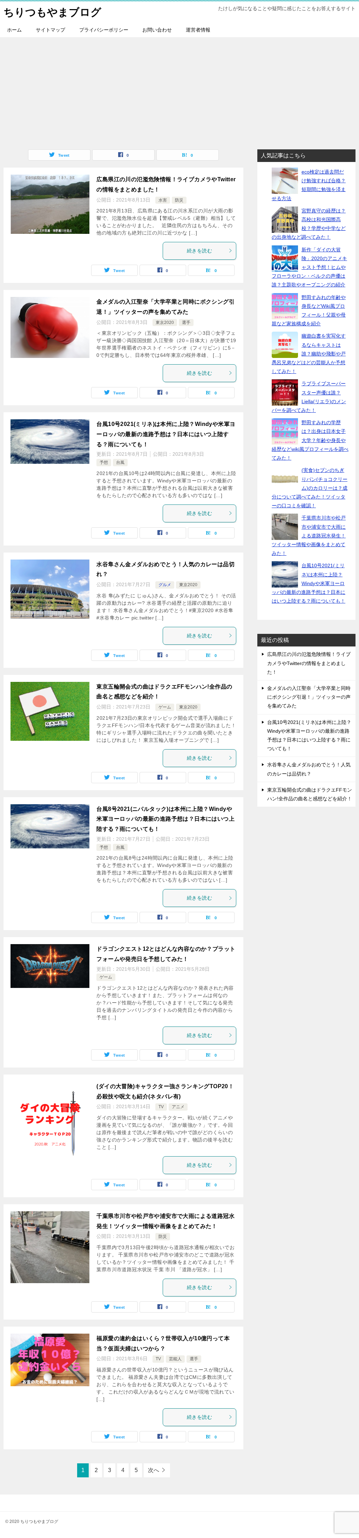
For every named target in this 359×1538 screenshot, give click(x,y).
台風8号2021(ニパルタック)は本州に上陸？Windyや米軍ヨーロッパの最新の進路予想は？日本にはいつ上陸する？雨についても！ (165, 819)
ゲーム (164, 707)
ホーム (14, 30)
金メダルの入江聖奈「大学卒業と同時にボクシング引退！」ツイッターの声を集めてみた (309, 697)
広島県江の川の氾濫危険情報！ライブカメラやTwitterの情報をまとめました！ (309, 663)
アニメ (178, 1106)
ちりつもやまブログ (52, 12)
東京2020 (165, 322)
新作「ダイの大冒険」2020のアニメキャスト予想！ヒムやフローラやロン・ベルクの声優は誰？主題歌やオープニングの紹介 (309, 267)
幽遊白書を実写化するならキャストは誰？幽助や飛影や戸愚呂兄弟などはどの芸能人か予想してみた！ (309, 353)
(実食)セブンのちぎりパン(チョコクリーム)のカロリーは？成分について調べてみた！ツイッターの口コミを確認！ (309, 487)
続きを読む (199, 250)
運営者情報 (198, 30)
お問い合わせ (157, 30)
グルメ (164, 584)
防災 (179, 200)
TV (161, 1106)
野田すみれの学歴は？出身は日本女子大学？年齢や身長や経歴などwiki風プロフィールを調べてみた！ (310, 440)
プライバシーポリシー (103, 30)
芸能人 (175, 1358)
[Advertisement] (179, 90)
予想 (104, 462)
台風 (120, 462)
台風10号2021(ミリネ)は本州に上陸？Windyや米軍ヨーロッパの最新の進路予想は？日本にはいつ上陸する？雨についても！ (165, 434)
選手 (186, 322)
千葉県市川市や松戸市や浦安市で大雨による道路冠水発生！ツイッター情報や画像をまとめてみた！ (309, 535)
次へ (153, 1470)
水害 (162, 200)
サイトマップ (50, 30)
